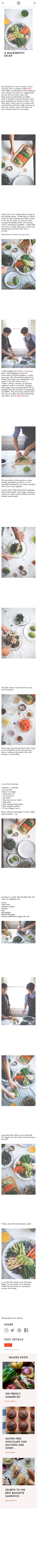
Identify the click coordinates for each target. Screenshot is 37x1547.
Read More (9, 1401)
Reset (29, 89)
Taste (8, 1345)
